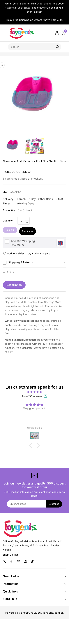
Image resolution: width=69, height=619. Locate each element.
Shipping (8, 178)
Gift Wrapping (23, 241)
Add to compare (41, 253)
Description (14, 285)
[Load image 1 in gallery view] (12, 145)
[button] (34, 262)
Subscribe (54, 504)
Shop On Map (11, 554)
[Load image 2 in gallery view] (34, 145)
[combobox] (30, 47)
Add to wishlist (15, 253)
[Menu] (4, 33)
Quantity (8, 220)
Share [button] (10, 271)
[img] (34, 392)
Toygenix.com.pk (53, 612)
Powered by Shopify (17, 612)
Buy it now (27, 231)
